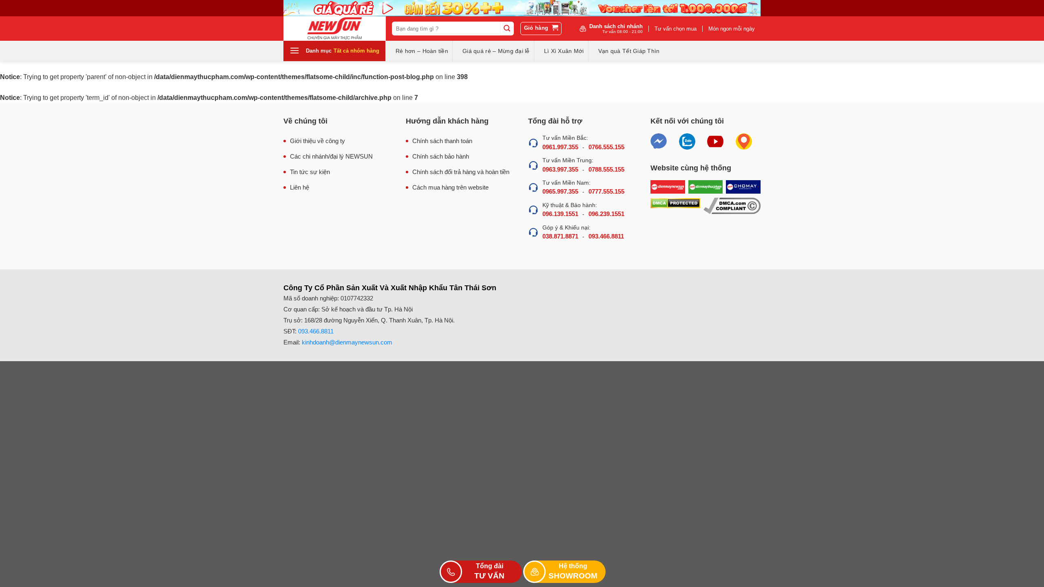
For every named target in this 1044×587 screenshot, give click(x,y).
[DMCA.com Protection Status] (675, 206)
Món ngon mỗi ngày (731, 29)
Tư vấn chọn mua (676, 29)
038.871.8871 (560, 236)
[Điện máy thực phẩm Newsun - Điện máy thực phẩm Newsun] (334, 28)
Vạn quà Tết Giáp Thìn (629, 51)
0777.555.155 (606, 191)
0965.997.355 (560, 191)
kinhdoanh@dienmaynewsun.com (347, 342)
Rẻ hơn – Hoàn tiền (422, 51)
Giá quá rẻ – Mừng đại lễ (496, 51)
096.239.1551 (606, 213)
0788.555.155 (606, 169)
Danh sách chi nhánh (616, 28)
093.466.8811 (606, 236)
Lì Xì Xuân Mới (564, 51)
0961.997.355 (560, 146)
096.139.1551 (560, 213)
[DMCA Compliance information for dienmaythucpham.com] (732, 206)
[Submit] (507, 28)
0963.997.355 (560, 169)
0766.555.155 (606, 146)
